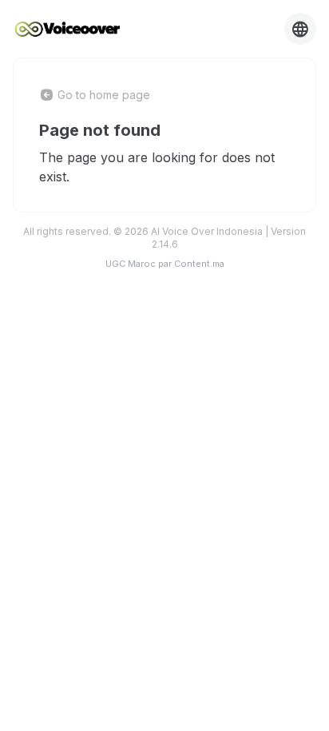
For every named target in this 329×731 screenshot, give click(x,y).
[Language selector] (300, 29)
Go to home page (103, 94)
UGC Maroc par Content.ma (164, 263)
